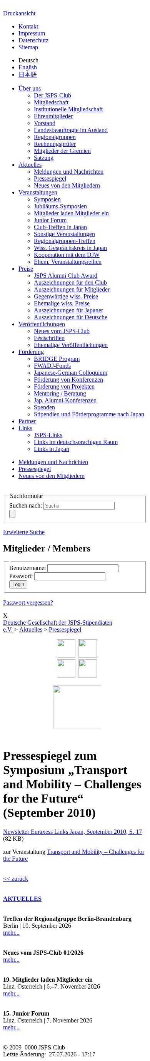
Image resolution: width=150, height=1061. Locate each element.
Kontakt (28, 26)
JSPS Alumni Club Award (65, 275)
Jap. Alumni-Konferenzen (65, 400)
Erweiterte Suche (24, 532)
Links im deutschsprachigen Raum (76, 442)
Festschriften (49, 338)
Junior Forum (50, 220)
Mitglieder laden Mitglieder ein (71, 213)
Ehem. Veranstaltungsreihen (68, 261)
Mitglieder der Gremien (62, 151)
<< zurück (15, 878)
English (27, 67)
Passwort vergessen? (28, 602)
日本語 (27, 74)
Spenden (44, 407)
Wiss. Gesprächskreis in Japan (70, 248)
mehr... (11, 932)
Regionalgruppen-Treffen (64, 241)
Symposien (47, 199)
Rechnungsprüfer (55, 144)
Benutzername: (27, 568)
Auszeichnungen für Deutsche (70, 317)
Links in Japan (51, 449)
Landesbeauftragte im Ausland (71, 130)
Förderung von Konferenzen (68, 379)
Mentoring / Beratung (60, 393)
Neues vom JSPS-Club (62, 331)
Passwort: (21, 576)
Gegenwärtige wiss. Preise (66, 296)
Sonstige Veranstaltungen (64, 234)
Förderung (31, 352)
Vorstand (44, 123)
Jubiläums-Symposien (60, 206)
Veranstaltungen (37, 192)
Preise (25, 268)
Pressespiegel (50, 178)
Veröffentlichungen (41, 324)
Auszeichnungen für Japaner (68, 310)
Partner (27, 421)
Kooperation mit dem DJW (67, 254)
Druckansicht (19, 13)
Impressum (31, 33)
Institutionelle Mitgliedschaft (68, 109)
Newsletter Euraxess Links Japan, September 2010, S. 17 (72, 831)
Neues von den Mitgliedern (67, 185)
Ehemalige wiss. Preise (62, 303)
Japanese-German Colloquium (70, 372)
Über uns (29, 88)
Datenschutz (33, 40)
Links (25, 428)
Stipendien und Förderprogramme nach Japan (89, 414)
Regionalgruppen (55, 137)
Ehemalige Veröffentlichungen (71, 345)
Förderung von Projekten (64, 386)
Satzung (43, 157)
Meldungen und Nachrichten (68, 171)
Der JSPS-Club (52, 95)
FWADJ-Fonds (52, 365)
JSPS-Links (48, 435)
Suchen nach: (25, 505)
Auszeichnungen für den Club (70, 282)
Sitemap (28, 47)
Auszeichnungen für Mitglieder (72, 289)
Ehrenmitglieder (53, 116)
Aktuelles (30, 164)
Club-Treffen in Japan (60, 227)
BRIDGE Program (57, 358)
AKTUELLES (22, 898)
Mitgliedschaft (51, 102)
